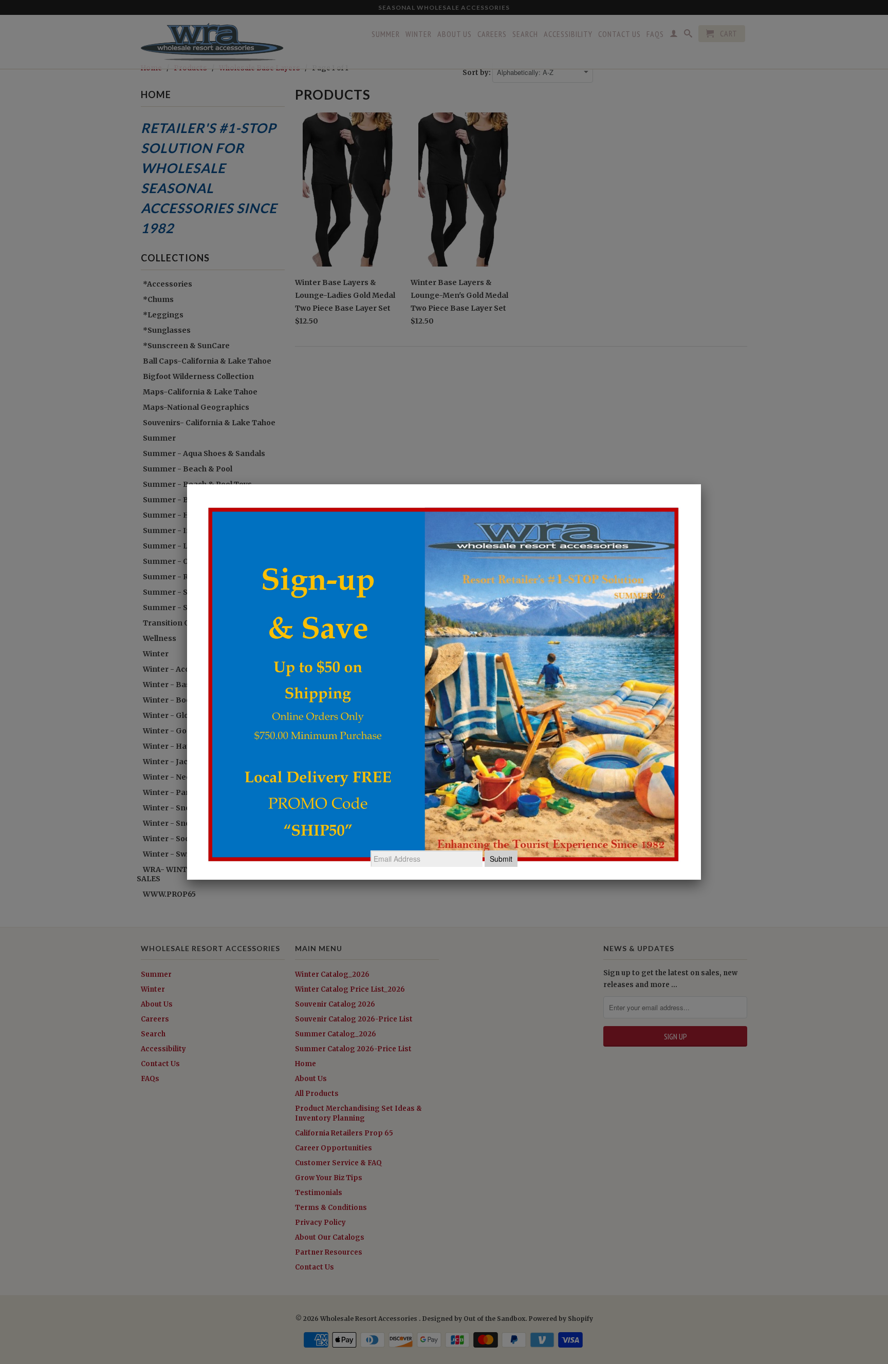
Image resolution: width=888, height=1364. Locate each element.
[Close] (701, 484)
